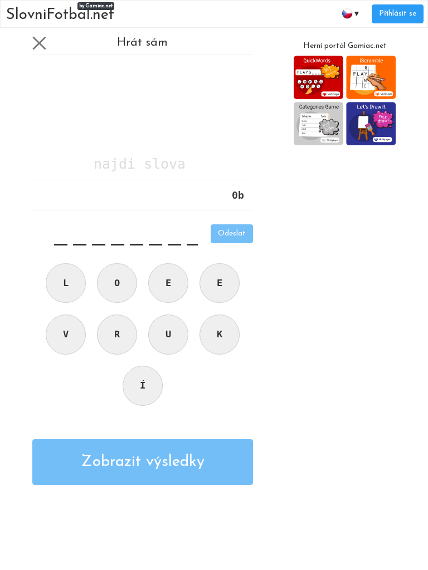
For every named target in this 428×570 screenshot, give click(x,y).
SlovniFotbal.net (60, 13)
